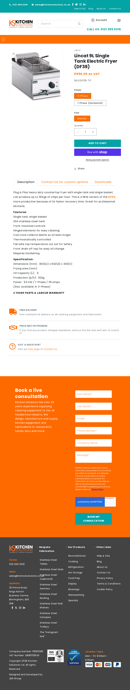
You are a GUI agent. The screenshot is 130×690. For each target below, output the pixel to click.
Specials (73, 600)
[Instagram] (80, 4)
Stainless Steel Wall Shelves (51, 605)
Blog (90, 8)
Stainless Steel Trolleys (48, 624)
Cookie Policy (105, 589)
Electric (82, 118)
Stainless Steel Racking (48, 596)
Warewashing (76, 594)
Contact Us (115, 8)
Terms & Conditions (109, 583)
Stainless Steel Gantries (48, 586)
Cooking (73, 561)
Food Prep (74, 578)
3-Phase (83, 95)
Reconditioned (77, 555)
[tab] (26, 182)
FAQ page (34, 349)
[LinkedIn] (84, 4)
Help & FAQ (79, 8)
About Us (101, 8)
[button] (119, 20)
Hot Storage (75, 572)
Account (101, 20)
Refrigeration (76, 567)
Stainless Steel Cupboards (48, 576)
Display (72, 583)
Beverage (74, 589)
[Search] (79, 23)
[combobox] (60, 23)
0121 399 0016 (20, 4)
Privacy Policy (105, 578)
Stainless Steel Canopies (48, 615)
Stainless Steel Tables (48, 561)
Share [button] (81, 168)
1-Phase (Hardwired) (90, 103)
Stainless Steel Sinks (52, 569)
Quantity (78, 125)
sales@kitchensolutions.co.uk (52, 4)
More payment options (97, 159)
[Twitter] (76, 4)
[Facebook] (73, 4)
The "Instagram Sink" (49, 634)
